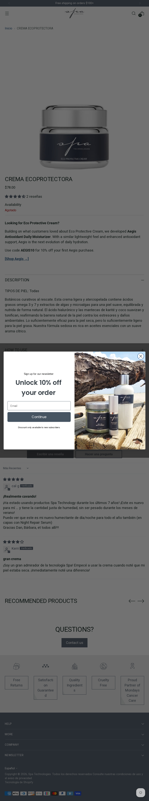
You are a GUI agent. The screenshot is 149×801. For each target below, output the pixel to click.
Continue (39, 417)
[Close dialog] (141, 356)
